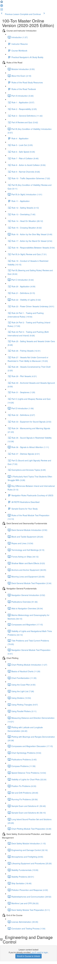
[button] (1, 2)
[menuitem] (1, 6)
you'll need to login (40, 952)
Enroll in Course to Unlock (28, 956)
